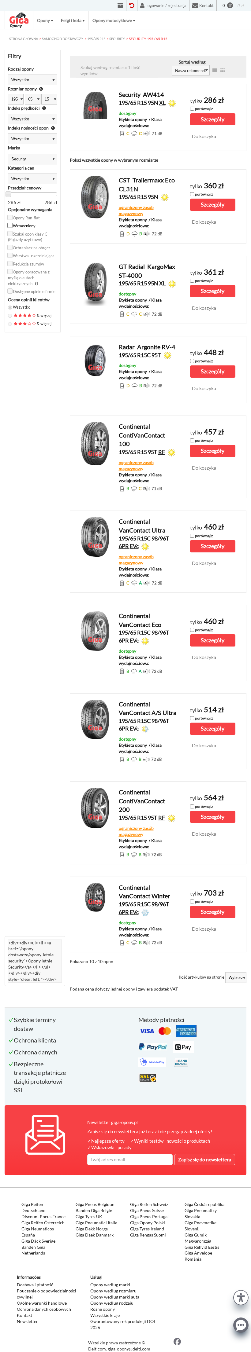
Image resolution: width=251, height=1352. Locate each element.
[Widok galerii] (223, 70)
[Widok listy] (215, 70)
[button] (241, 1297)
